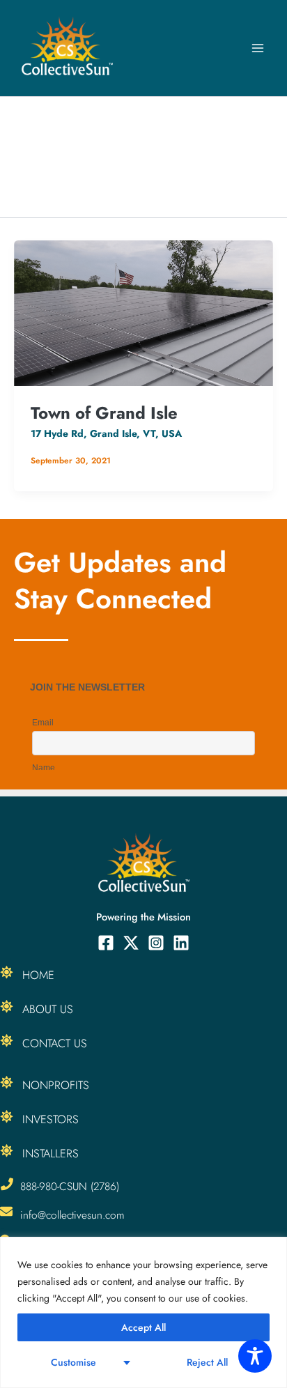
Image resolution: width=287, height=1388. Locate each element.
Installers (50, 1153)
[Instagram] (156, 942)
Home (38, 974)
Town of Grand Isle (104, 413)
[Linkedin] (181, 942)
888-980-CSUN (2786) (69, 1186)
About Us (47, 1009)
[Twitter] (131, 942)
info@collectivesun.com (72, 1215)
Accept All (143, 1327)
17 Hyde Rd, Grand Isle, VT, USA (106, 433)
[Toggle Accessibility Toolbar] (255, 1356)
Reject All (207, 1362)
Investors (50, 1119)
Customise (73, 1362)
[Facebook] (106, 942)
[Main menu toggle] (257, 48)
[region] (143, 1312)
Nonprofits (55, 1085)
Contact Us (54, 1043)
